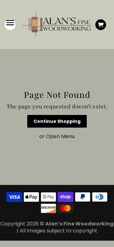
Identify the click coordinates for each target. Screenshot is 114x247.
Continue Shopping (57, 121)
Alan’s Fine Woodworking (79, 223)
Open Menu (60, 136)
